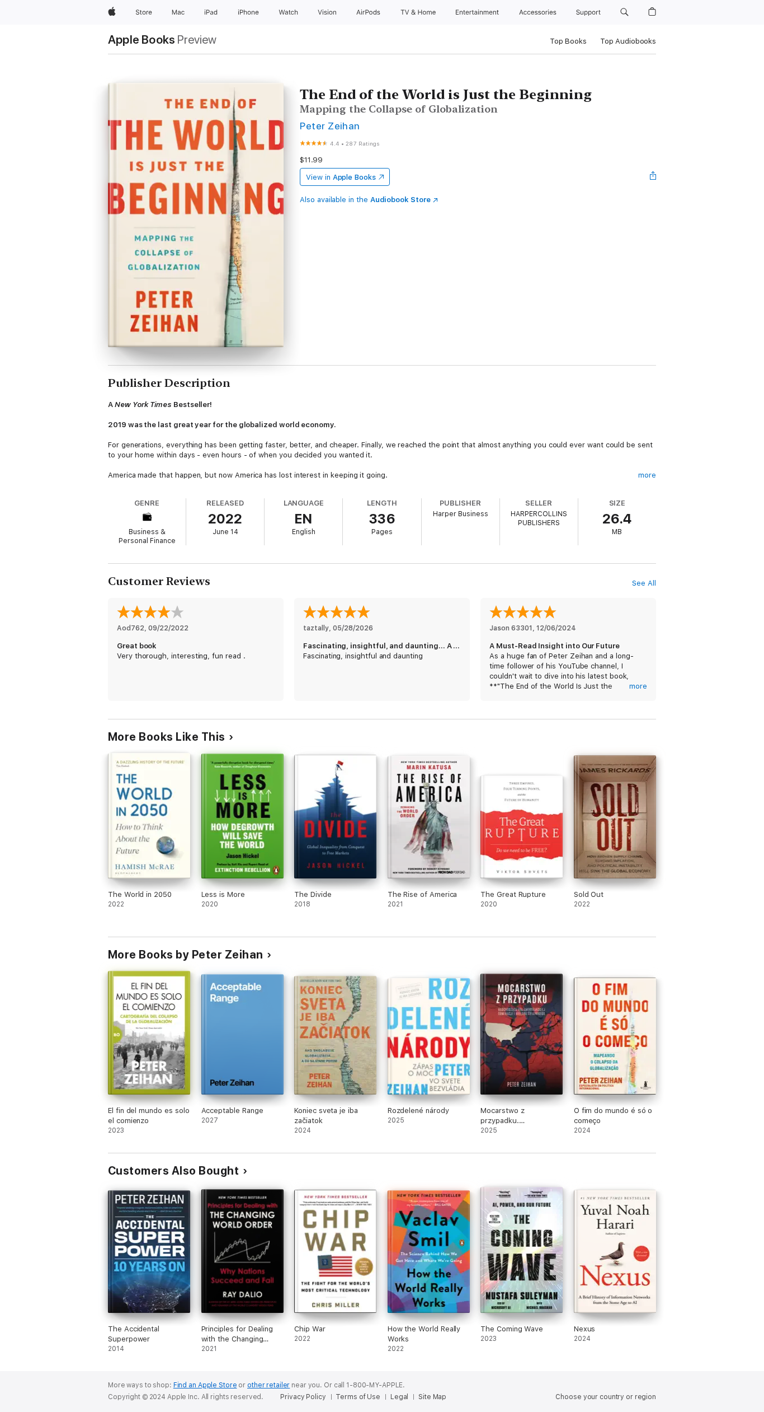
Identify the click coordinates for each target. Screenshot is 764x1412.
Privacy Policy (303, 1397)
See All (644, 583)
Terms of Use (358, 1397)
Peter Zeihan (330, 126)
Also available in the (365, 199)
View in (341, 177)
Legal (399, 1397)
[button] (624, 12)
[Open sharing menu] (653, 177)
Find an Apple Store (205, 1385)
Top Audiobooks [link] (628, 41)
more (647, 475)
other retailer (268, 1385)
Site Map (432, 1397)
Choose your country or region (605, 1397)
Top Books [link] (568, 41)
